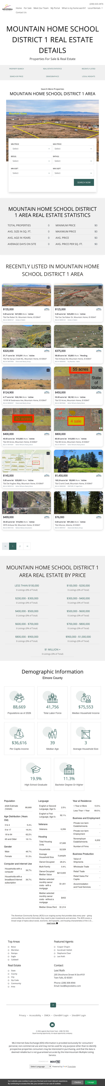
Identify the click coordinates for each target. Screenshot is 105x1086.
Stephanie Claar (64, 953)
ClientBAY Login (61, 1015)
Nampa (14, 953)
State (13, 970)
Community (16, 983)
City (12, 977)
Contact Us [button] (21, 12)
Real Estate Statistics (52, 69)
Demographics (52, 76)
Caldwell (14, 959)
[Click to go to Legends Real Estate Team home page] (7, 7)
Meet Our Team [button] (41, 8)
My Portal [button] (55, 8)
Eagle (13, 956)
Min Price (15, 144)
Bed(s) (13, 156)
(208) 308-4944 (68, 982)
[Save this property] (48, 287)
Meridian (15, 950)
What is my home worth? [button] (74, 8)
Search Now (84, 182)
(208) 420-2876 (96, 4)
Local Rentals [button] (94, 8)
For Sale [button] (28, 8)
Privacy (22, 1015)
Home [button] (19, 8)
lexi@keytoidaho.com (70, 985)
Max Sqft (57, 168)
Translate (72, 1066)
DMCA (47, 1015)
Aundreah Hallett (64, 950)
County (14, 974)
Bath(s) (56, 156)
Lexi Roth (61, 956)
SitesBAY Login (79, 1015)
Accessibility (35, 1015)
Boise (13, 947)
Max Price (57, 144)
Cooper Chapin (63, 947)
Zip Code (15, 980)
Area (13, 986)
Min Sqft (14, 168)
